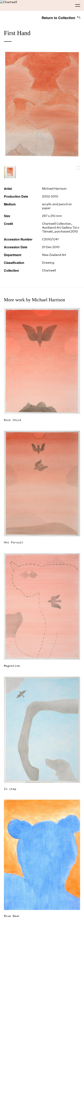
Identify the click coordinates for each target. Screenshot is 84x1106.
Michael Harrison (54, 188)
